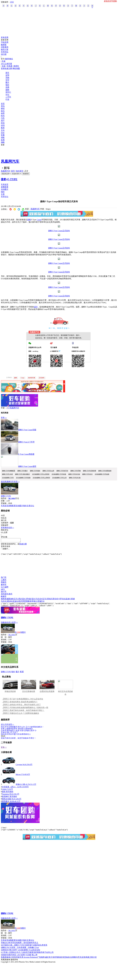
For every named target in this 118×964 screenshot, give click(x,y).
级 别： (4, 637)
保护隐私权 (57, 957)
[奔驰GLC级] (9, 784)
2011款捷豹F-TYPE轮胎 (23, 477)
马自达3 (4, 601)
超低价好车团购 (110, 1)
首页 (3, 104)
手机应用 (4, 42)
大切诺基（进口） (9, 787)
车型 (7, 80)
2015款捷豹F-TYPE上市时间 (40, 474)
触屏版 (3, 45)
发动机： (4, 640)
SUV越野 (4, 587)
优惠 (7, 87)
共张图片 (20, 632)
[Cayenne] (9, 765)
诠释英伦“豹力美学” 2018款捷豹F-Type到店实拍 (20, 950)
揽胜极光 (5, 801)
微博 (7, 59)
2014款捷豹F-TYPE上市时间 (41, 477)
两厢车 (3, 582)
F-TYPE (12, 179)
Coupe (39, 220)
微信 (11, 59)
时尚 (3, 116)
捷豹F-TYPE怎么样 (48, 471)
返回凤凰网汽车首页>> (10, 482)
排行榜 (3, 54)
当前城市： (5, 523)
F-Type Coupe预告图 (26, 454)
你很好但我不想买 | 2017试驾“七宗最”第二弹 (19, 955)
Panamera (5, 794)
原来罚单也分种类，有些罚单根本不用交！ (18, 738)
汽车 (3, 118)
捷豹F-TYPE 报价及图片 (22, 474)
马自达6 (39, 599)
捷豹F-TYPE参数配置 (8, 471)
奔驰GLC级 (20, 784)
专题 (3, 66)
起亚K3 (23, 599)
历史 (3, 133)
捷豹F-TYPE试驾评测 (89, 471)
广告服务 (41, 957)
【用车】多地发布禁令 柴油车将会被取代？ (20, 702)
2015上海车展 (6, 64)
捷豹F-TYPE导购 (75, 471)
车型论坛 (4, 197)
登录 (3, 68)
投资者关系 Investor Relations (25, 957)
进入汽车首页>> (7, 724)
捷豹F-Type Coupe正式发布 (59, 231)
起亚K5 (33, 599)
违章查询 (4, 47)
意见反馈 (81, 957)
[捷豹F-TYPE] (9, 494)
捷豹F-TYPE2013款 (75, 477)
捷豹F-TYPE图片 (22, 471)
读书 (3, 125)
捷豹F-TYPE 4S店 (7, 474)
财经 (3, 108)
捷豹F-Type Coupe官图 (27, 430)
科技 (3, 123)
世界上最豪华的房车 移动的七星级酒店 (17, 728)
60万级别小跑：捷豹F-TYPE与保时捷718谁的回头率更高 (24, 945)
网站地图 (16, 68)
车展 (3, 61)
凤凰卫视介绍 (91, 957)
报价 (7, 85)
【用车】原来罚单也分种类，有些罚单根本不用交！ (23, 710)
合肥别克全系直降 (47, 691)
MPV (3, 589)
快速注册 (8, 68)
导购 (7, 78)
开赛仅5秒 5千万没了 (9, 732)
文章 (3, 194)
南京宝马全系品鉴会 (65, 692)
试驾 (7, 75)
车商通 (9, 66)
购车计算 (4, 49)
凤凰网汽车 (10, 161)
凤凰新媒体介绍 (7, 957)
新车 (7, 73)
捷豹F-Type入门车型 (26, 442)
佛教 (3, 142)
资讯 (3, 106)
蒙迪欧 (11, 599)
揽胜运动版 (6, 799)
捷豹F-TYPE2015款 (74, 474)
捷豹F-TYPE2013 (87, 474)
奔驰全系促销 (10, 691)
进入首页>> (13, 622)
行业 (7, 99)
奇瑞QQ (34, 601)
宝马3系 (17, 599)
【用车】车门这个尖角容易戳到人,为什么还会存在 (22, 699)
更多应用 (4, 37)
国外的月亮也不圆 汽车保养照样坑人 (16, 734)
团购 (7, 90)
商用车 (16, 66)
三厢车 (3, 580)
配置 (22, 672)
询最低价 (4, 622)
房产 (3, 121)
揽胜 (4, 792)
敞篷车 (3, 596)
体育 (3, 113)
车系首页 (4, 184)
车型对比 (4, 52)
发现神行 (5, 796)
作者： (3, 408)
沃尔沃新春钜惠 (28, 691)
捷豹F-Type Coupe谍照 (27, 466)
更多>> (4, 418)
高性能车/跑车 (6, 594)
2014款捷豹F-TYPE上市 (59, 477)
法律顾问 (73, 957)
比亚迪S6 (15, 601)
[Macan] (9, 774)
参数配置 (4, 187)
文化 (3, 130)
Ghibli (4, 789)
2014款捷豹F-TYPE (8, 477)
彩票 (3, 140)
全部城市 (92, 6)
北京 (12, 2)
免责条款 (66, 957)
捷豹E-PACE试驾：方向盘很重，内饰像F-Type (20, 947)
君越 (73, 599)
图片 (7, 82)
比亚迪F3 (67, 599)
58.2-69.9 (11, 635)
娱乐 (3, 111)
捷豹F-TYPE (6, 496)
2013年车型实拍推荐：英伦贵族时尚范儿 (21, 943)
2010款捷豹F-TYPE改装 (102, 474)
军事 (3, 135)
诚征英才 (48, 957)
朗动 (9, 601)
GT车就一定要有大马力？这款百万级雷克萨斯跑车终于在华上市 (27, 952)
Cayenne (19, 765)
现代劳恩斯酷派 (25, 601)
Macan (18, 774)
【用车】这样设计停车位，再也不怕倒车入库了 (21, 705)
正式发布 (41, 378)
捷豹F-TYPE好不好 (62, 471)
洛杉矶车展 (31, 378)
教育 (3, 128)
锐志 (51, 599)
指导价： (4, 635)
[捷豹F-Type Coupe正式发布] (59, 227)
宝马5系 (45, 599)
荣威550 (41, 601)
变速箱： (4, 503)
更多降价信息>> (7, 528)
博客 (3, 137)
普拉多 (55, 599)
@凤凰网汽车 (13, 408)
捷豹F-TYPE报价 (35, 471)
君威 (6, 599)
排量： (3, 501)
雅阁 (3, 599)
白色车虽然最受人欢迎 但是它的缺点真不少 (18, 730)
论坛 (7, 95)
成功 (36, 307)
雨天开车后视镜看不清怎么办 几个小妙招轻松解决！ (22, 727)
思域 (28, 599)
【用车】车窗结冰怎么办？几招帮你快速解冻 (20, 713)
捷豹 (3, 179)
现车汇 (8, 92)
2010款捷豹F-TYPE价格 (59, 474)
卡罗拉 (61, 599)
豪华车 (3, 585)
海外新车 (19, 171)
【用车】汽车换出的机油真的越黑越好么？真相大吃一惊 (25, 707)
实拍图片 (4, 189)
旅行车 (3, 591)
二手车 (8, 97)
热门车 (3, 577)
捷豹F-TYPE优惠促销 (104, 471)
